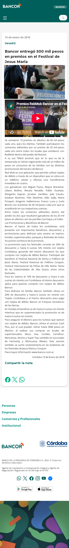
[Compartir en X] (14, 380)
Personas (8, 406)
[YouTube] (44, 478)
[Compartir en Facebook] (8, 380)
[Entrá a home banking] (60, 6)
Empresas (9, 412)
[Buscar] (63, 17)
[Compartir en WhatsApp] (22, 380)
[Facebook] (31, 478)
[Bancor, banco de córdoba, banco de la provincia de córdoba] (12, 5)
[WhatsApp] (19, 478)
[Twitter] (25, 478)
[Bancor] (13, 445)
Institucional (11, 426)
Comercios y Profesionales (21, 419)
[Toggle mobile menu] (5, 18)
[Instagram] (38, 478)
